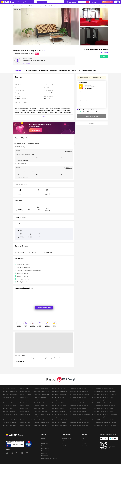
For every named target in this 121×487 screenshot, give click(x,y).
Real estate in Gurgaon (9, 405)
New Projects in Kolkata (58, 411)
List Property (83, 2)
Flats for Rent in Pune (40, 397)
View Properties (20, 361)
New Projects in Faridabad (59, 422)
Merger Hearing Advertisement (48, 458)
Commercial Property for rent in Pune (102, 397)
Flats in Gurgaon (24, 405)
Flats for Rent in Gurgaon (41, 405)
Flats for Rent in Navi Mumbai (42, 419)
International (85, 445)
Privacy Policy (45, 450)
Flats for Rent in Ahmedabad (42, 414)
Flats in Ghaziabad (25, 425)
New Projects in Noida (58, 408)
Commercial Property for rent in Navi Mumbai (104, 419)
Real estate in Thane (8, 417)
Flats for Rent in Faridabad (41, 422)
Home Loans (85, 441)
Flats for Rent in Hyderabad (41, 394)
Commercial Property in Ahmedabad (80, 414)
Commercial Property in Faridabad (79, 422)
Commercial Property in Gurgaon (79, 405)
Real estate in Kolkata (9, 411)
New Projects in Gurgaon (59, 405)
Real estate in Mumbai (9, 388)
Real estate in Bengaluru (10, 391)
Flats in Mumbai (24, 388)
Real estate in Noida (8, 408)
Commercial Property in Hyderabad (79, 394)
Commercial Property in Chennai (79, 400)
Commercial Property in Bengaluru (79, 391)
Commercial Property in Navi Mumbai (80, 419)
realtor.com (65, 441)
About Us (43, 441)
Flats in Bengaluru (25, 391)
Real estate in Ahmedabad (10, 414)
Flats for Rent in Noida (40, 408)
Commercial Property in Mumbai (79, 388)
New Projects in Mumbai (58, 388)
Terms (42, 445)
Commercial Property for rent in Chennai (103, 400)
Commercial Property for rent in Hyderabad (104, 394)
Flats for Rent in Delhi (40, 402)
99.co (63, 443)
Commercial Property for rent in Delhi (102, 402)
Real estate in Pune (8, 397)
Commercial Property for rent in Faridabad (104, 422)
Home (14, 6)
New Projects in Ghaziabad (59, 425)
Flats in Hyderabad (25, 394)
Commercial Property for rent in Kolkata (103, 411)
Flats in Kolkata (24, 411)
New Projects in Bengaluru (59, 391)
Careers (43, 438)
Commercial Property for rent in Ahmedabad (104, 414)
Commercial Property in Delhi (78, 402)
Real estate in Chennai (9, 400)
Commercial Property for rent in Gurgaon (103, 405)
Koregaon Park (25, 6)
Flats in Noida (24, 408)
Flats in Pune (24, 397)
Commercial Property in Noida (78, 408)
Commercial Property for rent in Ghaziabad (104, 425)
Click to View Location (44, 307)
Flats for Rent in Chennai (41, 400)
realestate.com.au (66, 438)
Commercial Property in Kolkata (78, 411)
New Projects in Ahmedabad (59, 414)
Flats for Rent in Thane (40, 417)
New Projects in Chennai (59, 400)
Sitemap (84, 443)
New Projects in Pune (58, 397)
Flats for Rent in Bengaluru (41, 391)
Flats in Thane (24, 417)
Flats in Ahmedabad (25, 414)
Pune (18, 6)
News (83, 438)
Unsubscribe (44, 455)
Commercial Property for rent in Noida (102, 408)
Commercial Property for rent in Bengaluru (104, 391)
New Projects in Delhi (58, 402)
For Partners (44, 443)
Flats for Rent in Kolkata (41, 411)
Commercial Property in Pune (78, 397)
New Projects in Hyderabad (59, 394)
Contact (103, 56)
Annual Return (45, 448)
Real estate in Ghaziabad (10, 425)
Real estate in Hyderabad (10, 394)
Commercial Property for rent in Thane (103, 417)
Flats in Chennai (24, 400)
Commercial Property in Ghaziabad (79, 425)
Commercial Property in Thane (78, 417)
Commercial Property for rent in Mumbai (103, 388)
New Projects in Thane (58, 417)
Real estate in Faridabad (9, 422)
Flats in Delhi (24, 402)
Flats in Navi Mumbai (26, 419)
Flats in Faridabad (25, 422)
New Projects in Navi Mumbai (60, 419)
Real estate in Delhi (8, 402)
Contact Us (44, 453)
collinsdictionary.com (67, 445)
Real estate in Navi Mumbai (10, 419)
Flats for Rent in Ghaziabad (41, 425)
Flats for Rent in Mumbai (41, 388)
